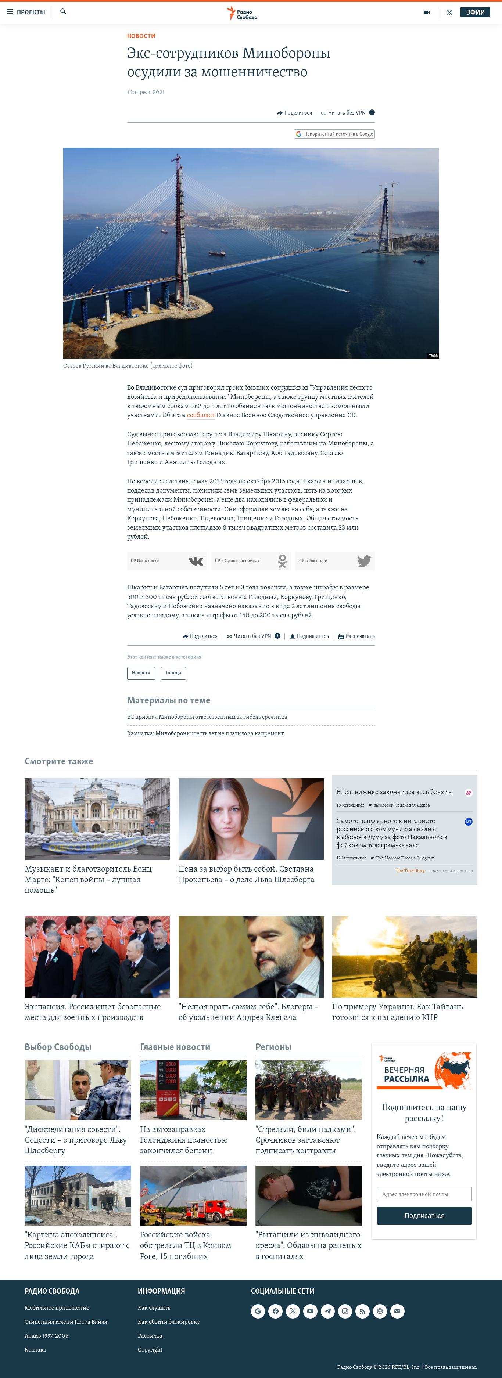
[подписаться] (397, 1311)
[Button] (294, 113)
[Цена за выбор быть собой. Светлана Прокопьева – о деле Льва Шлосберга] (251, 819)
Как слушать (154, 1308)
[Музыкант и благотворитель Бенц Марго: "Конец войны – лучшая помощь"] (97, 819)
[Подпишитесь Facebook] (275, 1311)
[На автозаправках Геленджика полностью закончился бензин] (193, 1090)
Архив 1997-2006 (46, 1336)
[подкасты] (449, 12)
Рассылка (150, 1336)
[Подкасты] (380, 1311)
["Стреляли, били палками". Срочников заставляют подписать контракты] (308, 1090)
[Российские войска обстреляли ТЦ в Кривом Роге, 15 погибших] (193, 1196)
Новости (141, 36)
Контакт (35, 1350)
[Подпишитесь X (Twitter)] (293, 1311)
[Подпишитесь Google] (258, 1311)
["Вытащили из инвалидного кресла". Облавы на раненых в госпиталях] (308, 1196)
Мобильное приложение (57, 1308)
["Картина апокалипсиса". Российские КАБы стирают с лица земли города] (78, 1196)
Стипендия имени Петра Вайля (66, 1322)
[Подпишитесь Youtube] (310, 1311)
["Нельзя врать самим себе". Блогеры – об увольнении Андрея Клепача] (251, 957)
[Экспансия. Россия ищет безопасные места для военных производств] (97, 957)
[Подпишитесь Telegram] (328, 1311)
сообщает (201, 415)
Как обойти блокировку (169, 1322)
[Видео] (427, 12)
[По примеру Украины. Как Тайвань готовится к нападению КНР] (404, 957)
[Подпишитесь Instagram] (345, 1311)
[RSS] (362, 1311)
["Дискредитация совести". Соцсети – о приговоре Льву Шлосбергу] (78, 1090)
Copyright (150, 1350)
